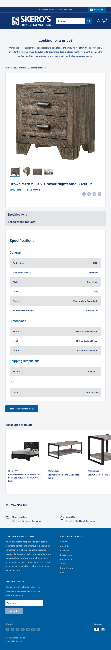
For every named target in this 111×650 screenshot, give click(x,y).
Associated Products (21, 221)
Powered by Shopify (13, 641)
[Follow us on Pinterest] (23, 629)
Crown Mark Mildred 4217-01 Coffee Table (63, 476)
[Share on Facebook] (84, 194)
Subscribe (98, 9)
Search (63, 541)
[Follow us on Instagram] (17, 629)
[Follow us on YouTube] (28, 629)
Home (7, 68)
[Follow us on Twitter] (12, 629)
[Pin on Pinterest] (89, 194)
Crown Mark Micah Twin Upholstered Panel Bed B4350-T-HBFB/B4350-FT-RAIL (24, 477)
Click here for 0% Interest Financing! (55, 9)
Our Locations (67, 559)
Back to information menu (21, 408)
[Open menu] (6, 21)
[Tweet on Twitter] (94, 194)
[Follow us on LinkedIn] (38, 629)
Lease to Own (66, 554)
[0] (104, 21)
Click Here (17, 521)
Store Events (66, 568)
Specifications (17, 214)
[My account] (98, 20)
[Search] (88, 21)
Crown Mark (16, 190)
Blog (62, 572)
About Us (64, 546)
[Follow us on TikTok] (33, 629)
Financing (65, 550)
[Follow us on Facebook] (7, 629)
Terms (63, 563)
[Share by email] (99, 194)
